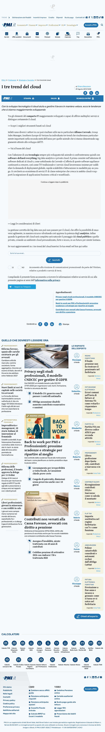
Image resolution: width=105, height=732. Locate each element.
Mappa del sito (9, 714)
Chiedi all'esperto (89, 616)
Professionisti (37, 345)
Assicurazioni (90, 545)
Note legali (7, 694)
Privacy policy (9, 700)
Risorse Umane (37, 416)
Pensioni (34, 493)
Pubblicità (7, 690)
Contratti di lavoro (82, 17)
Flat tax (88, 513)
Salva (54, 98)
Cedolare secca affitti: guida (39, 691)
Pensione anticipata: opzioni (39, 703)
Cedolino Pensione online (63, 691)
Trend (4, 17)
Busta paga (69, 17)
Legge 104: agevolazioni (60, 709)
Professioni (54, 25)
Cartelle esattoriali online (63, 697)
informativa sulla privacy (47, 280)
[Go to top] (88, 723)
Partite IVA (89, 424)
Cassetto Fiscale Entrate (37, 709)
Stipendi (59, 17)
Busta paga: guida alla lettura (65, 703)
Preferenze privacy (11, 707)
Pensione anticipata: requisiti (39, 697)
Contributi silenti (92, 482)
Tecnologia (71, 25)
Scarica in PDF (83, 98)
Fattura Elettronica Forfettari (90, 582)
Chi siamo (7, 687)
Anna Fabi (96, 473)
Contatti (6, 697)
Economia (21, 25)
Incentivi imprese (39, 17)
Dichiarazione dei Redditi (21, 17)
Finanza (32, 25)
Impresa (42, 25)
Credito (51, 17)
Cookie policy (9, 704)
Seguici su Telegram (22, 287)
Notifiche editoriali (11, 710)
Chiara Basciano (84, 86)
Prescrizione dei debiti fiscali (65, 715)
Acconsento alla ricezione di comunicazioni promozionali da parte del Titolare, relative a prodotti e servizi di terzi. (65, 269)
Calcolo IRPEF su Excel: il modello (37, 715)
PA (62, 25)
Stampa (27, 98)
